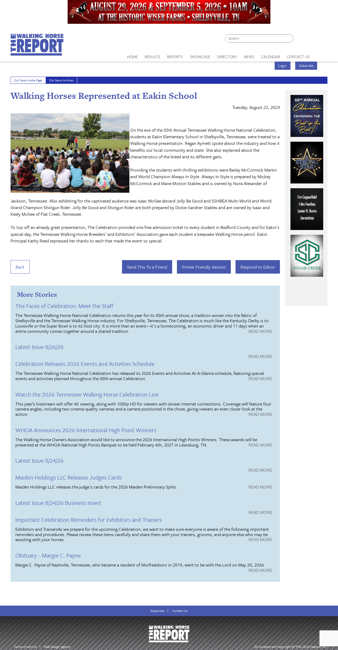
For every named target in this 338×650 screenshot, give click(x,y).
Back (20, 267)
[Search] (289, 38)
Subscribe (306, 65)
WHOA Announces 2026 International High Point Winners (85, 430)
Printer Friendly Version (204, 267)
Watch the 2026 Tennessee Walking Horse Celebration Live (87, 394)
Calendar (270, 56)
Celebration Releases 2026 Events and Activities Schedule (84, 363)
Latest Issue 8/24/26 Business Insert (58, 503)
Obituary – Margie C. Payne (48, 555)
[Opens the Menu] (320, 55)
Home (132, 56)
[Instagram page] (320, 39)
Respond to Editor (258, 267)
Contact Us (179, 610)
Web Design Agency (57, 646)
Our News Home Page (28, 80)
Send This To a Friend (147, 267)
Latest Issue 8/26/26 (39, 347)
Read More (260, 331)
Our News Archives (61, 80)
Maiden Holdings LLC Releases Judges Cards (68, 477)
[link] (132, 55)
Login (282, 65)
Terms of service (25, 646)
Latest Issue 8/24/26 (39, 460)
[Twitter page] (310, 39)
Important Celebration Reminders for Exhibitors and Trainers (88, 519)
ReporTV (175, 56)
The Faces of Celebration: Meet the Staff (64, 306)
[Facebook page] (300, 39)
